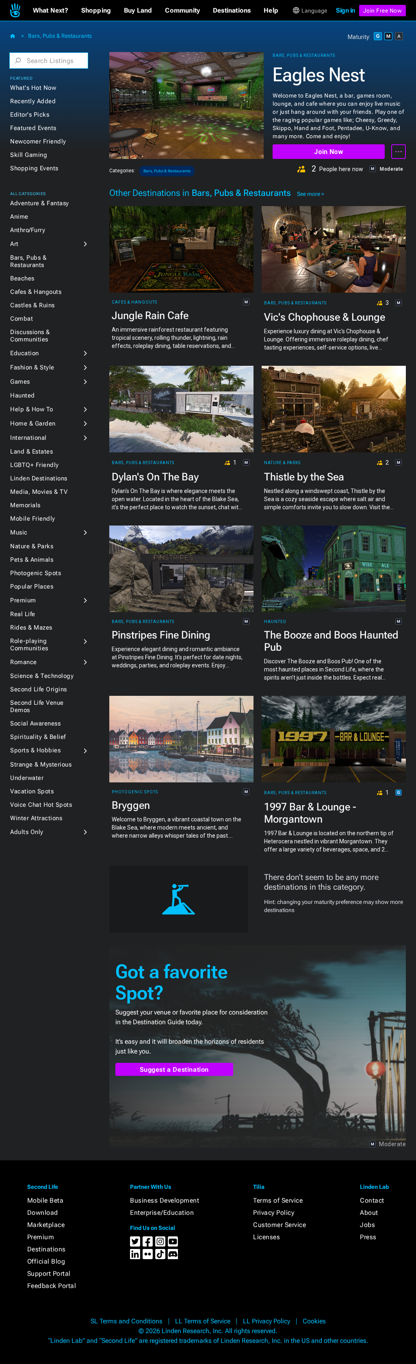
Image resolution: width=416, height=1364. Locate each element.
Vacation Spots (32, 791)
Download (42, 1212)
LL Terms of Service (202, 1321)
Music (19, 532)
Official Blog (46, 1261)
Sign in (345, 10)
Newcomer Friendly (38, 141)
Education (24, 353)
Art (14, 244)
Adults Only (26, 832)
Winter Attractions (36, 818)
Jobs (367, 1225)
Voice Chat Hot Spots (41, 804)
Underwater (26, 778)
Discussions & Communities (30, 335)
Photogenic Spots (35, 573)
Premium (23, 600)
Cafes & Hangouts (35, 291)
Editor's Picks (29, 114)
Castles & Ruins (32, 305)
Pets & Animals (31, 559)
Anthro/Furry (27, 230)
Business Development (164, 1200)
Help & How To (31, 409)
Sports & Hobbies (35, 750)
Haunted (22, 395)
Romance (23, 662)
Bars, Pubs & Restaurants (60, 36)
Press (368, 1237)
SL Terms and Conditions (126, 1321)
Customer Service (279, 1225)
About (369, 1212)
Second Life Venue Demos (37, 706)
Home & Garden (33, 423)
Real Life (22, 614)
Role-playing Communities (29, 644)
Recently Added (33, 101)
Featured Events (33, 128)
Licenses (266, 1237)
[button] (50, 10)
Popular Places (31, 586)
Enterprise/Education (162, 1212)
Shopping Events (34, 168)
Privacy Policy (273, 1212)
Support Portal (49, 1273)
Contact (372, 1200)
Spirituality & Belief (38, 737)
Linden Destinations (38, 478)
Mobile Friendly (32, 518)
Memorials (25, 505)
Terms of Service (278, 1200)
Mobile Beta (45, 1200)
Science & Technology (42, 676)
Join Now (328, 152)
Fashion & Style (32, 367)
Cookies (314, 1321)
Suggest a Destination (174, 1069)
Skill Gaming (28, 155)
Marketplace (46, 1225)
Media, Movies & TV (38, 491)
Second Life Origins (38, 689)
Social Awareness (35, 723)
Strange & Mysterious (41, 764)
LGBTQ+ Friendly (34, 465)
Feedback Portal (51, 1286)
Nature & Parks (31, 546)
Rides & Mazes (31, 627)
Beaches (22, 278)
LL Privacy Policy (266, 1321)
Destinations (46, 1249)
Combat (21, 318)
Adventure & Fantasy (39, 203)
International (28, 437)
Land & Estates (31, 451)
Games (20, 381)
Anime (19, 216)
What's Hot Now (33, 87)
